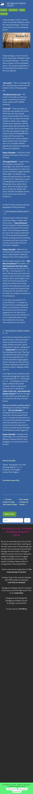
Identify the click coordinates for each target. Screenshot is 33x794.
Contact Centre (13, 10)
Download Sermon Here (11, 480)
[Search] (27, 520)
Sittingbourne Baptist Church (16, 4)
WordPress (23, 609)
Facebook (22, 10)
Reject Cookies (23, 789)
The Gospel (4, 10)
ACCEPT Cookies (11, 789)
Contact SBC (4, 14)
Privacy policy (17, 791)
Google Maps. (19, 593)
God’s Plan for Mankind (16, 582)
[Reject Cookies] (31, 788)
